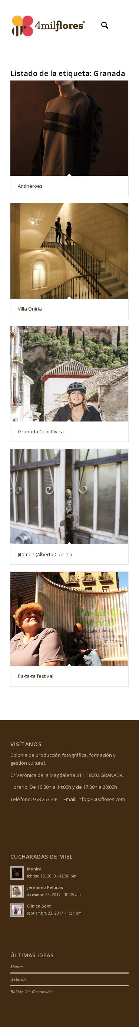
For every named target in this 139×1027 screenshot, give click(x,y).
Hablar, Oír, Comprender (31, 991)
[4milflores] (57, 26)
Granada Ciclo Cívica (41, 431)
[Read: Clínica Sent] (17, 910)
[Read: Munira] (17, 873)
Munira (34, 869)
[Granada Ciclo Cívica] (69, 373)
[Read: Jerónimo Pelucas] (17, 891)
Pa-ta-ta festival (35, 676)
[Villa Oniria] (69, 251)
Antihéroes (30, 186)
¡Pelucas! (18, 979)
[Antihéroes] (69, 128)
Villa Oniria (30, 308)
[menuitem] (101, 26)
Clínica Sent (39, 906)
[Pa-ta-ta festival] (69, 619)
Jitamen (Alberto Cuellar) (45, 554)
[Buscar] (101, 26)
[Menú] (118, 26)
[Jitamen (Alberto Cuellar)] (69, 496)
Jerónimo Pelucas (45, 887)
